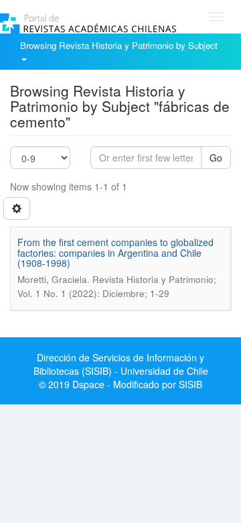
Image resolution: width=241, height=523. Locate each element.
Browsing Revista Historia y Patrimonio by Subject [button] (120, 45)
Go (216, 157)
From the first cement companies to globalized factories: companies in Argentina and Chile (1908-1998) (115, 252)
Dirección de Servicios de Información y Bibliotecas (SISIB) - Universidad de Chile (120, 364)
